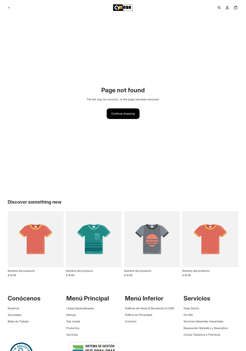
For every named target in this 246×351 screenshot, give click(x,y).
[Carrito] (235, 7)
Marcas (71, 314)
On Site (188, 314)
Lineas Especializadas (80, 308)
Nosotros (13, 308)
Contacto (130, 321)
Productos (72, 328)
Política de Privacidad (138, 314)
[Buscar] (219, 7)
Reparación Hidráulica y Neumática (206, 328)
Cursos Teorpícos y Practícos (202, 334)
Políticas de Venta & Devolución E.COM (149, 308)
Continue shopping (123, 113)
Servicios (72, 334)
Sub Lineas (73, 321)
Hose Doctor (191, 308)
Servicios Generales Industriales (203, 321)
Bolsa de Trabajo (18, 321)
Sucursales (14, 314)
